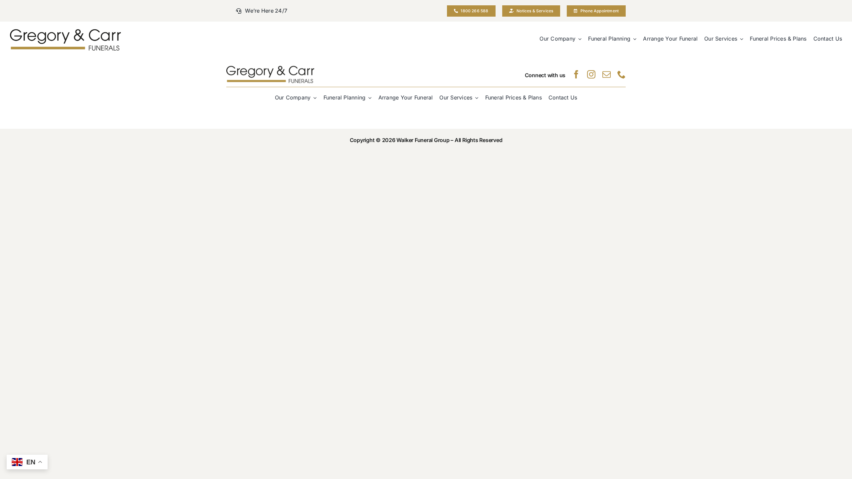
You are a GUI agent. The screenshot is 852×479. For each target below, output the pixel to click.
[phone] (621, 74)
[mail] (606, 74)
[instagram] (591, 74)
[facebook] (576, 74)
